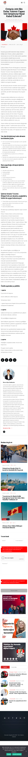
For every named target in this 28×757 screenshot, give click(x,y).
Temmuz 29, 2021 (20, 689)
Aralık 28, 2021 (12, 44)
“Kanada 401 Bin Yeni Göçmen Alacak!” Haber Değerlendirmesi (18, 692)
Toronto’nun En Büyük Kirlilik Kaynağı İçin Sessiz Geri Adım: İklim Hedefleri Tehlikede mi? (13, 498)
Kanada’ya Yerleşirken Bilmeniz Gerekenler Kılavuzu (18, 674)
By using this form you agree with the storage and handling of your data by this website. (13, 582)
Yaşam (4, 461)
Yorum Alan (14, 667)
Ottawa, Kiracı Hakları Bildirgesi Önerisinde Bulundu (12, 527)
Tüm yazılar (15, 19)
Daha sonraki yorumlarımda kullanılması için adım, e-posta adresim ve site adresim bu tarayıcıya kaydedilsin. (12, 549)
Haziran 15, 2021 (22, 672)
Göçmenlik (4, 44)
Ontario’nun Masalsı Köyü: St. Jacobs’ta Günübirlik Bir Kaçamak (12, 469)
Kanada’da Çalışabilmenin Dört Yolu (18, 701)
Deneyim (11, 672)
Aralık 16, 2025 (5, 493)
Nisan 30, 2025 (5, 465)
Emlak (4, 519)
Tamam (9, 754)
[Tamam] (26, 751)
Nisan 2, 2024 (5, 522)
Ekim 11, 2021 (19, 698)
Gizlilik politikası (17, 754)
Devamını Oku (6, 428)
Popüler (5, 667)
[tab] (5, 667)
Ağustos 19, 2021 (20, 681)
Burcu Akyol (20, 44)
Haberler (5, 489)
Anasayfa (8, 19)
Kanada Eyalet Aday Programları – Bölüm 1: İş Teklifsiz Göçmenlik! (16, 684)
